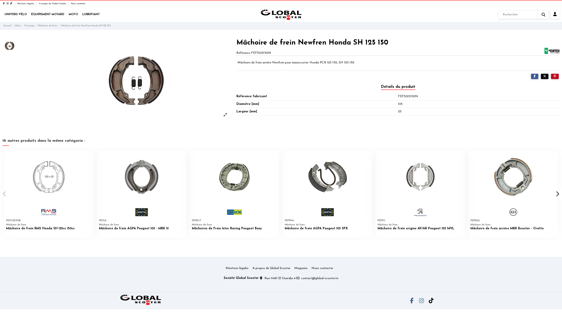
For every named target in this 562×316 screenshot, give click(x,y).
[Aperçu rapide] (89, 157)
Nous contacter (78, 3)
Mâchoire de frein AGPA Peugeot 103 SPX (316, 228)
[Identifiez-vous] (555, 14)
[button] (4, 194)
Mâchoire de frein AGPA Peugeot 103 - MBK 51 (134, 228)
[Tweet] (544, 76)
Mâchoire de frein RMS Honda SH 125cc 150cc (40, 228)
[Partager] (534, 76)
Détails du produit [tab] (398, 87)
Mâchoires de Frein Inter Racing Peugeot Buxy (227, 228)
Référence (243, 53)
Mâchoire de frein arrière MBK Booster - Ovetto (507, 228)
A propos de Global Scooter (53, 3)
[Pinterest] (555, 76)
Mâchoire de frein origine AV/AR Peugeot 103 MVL (416, 228)
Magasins (301, 268)
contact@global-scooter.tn (319, 278)
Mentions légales (26, 3)
